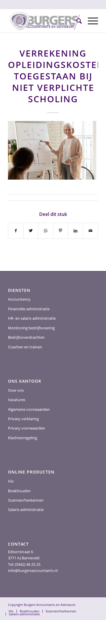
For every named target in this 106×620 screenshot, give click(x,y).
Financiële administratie (28, 308)
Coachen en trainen (25, 347)
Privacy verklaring (23, 418)
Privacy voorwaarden (26, 428)
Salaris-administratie (26, 509)
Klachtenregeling (22, 437)
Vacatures (16, 399)
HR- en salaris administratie (32, 318)
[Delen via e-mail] (90, 230)
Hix (11, 481)
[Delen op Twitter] (31, 230)
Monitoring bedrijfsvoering (31, 328)
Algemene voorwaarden (29, 409)
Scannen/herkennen (26, 500)
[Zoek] (76, 21)
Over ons (16, 390)
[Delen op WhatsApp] (45, 230)
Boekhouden (19, 490)
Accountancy (19, 299)
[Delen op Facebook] (15, 230)
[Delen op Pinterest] (60, 230)
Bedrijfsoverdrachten (26, 337)
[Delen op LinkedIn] (75, 230)
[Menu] (90, 21)
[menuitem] (76, 21)
